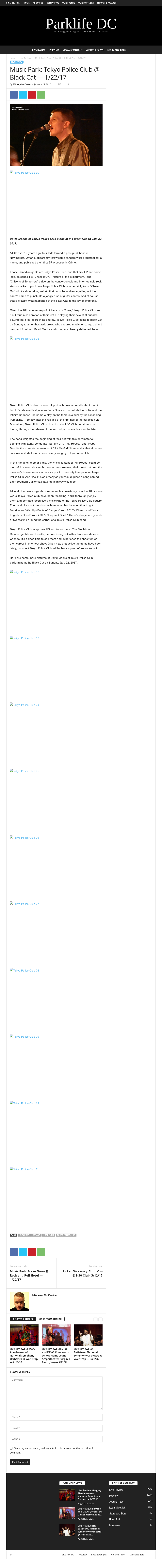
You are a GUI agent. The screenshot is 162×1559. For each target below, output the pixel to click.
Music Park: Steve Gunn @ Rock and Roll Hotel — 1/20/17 (29, 1275)
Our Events (68, 2)
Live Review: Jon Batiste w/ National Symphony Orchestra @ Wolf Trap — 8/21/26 (88, 1354)
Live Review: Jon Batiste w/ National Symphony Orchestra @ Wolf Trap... (90, 1530)
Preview (54, 49)
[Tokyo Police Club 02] (56, 601)
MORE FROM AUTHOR (50, 1319)
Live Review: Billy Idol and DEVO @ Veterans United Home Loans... (90, 1511)
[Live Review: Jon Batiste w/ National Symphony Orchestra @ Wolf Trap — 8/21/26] (88, 1335)
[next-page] (100, 1319)
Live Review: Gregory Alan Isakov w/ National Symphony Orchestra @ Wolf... (89, 1495)
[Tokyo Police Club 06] (56, 866)
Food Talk (115, 1519)
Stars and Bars (116, 49)
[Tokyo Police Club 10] (56, 201)
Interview (114, 1525)
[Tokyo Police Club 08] (56, 999)
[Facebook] (14, 95)
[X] (23, 95)
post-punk (48, 1235)
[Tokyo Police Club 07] (56, 932)
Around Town (95, 49)
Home (27, 2)
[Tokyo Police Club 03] (56, 667)
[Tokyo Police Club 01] (56, 367)
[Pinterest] (32, 95)
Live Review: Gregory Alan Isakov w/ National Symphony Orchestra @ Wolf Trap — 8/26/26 (24, 1355)
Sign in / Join (13, 2)
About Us (38, 2)
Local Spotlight (72, 49)
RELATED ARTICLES (23, 1319)
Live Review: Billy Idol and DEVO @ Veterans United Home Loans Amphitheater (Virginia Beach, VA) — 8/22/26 (56, 1355)
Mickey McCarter (22, 84)
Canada (36, 1235)
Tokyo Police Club (66, 1235)
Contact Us (52, 2)
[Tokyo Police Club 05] (56, 800)
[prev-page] (95, 1319)
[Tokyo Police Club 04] (56, 733)
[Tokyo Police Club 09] (56, 1065)
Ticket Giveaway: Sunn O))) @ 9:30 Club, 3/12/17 (83, 1273)
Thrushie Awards (107, 2)
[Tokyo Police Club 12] (56, 1132)
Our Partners (86, 2)
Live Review (38, 49)
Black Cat (24, 1235)
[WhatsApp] (41, 95)
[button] (149, 50)
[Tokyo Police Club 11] (56, 1198)
